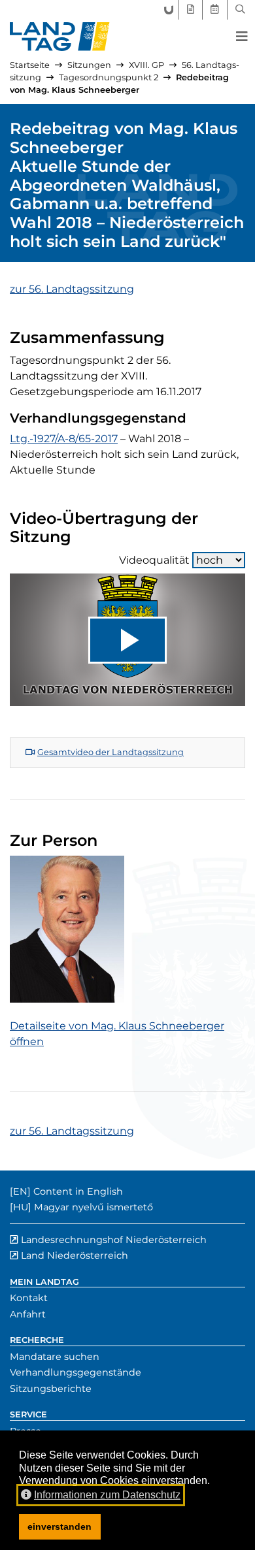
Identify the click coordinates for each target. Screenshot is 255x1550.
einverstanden (59, 1526)
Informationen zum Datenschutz (107, 1494)
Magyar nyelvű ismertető (93, 1207)
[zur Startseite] (60, 36)
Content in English (78, 1191)
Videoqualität (154, 560)
